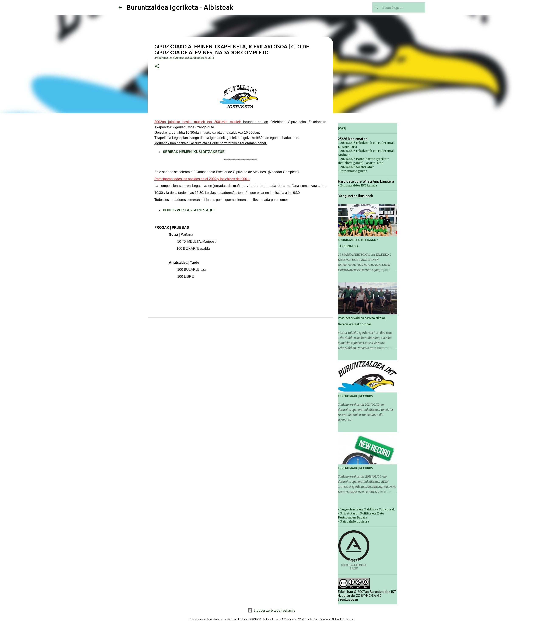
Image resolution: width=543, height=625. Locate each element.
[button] (157, 66)
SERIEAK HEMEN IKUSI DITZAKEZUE (194, 152)
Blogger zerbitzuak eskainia (274, 610)
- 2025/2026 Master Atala (356, 167)
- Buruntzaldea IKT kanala (357, 185)
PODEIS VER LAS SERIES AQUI (188, 210)
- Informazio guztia (352, 171)
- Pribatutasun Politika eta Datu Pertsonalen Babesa (361, 515)
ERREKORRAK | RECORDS (355, 396)
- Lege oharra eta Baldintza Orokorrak (366, 509)
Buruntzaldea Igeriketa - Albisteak (179, 7)
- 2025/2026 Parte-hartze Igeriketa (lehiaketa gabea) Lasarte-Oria (363, 161)
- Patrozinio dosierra (353, 521)
